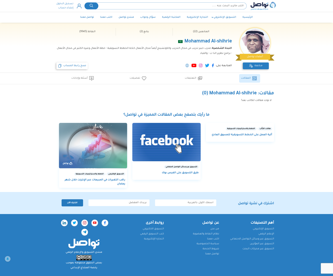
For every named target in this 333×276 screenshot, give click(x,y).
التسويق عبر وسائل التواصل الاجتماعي (252, 239)
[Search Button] (91, 5)
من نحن (214, 229)
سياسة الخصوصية (208, 243)
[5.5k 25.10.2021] (166, 142)
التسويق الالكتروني (153, 229)
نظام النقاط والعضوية (206, 234)
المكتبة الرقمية (171, 17)
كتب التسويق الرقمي (152, 234)
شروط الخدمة (211, 249)
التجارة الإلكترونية (197, 17)
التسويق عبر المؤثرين (262, 243)
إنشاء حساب (65, 8)
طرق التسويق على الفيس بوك (180, 173)
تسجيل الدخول (64, 3)
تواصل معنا (87, 17)
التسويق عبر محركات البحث (258, 249)
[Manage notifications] (7, 259)
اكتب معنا (106, 17)
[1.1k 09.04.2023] (93, 145)
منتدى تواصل (126, 17)
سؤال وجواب (148, 17)
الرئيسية (247, 17)
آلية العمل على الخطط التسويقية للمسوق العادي (242, 134)
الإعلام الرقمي (266, 234)
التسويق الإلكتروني (225, 17)
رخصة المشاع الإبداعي (84, 267)
